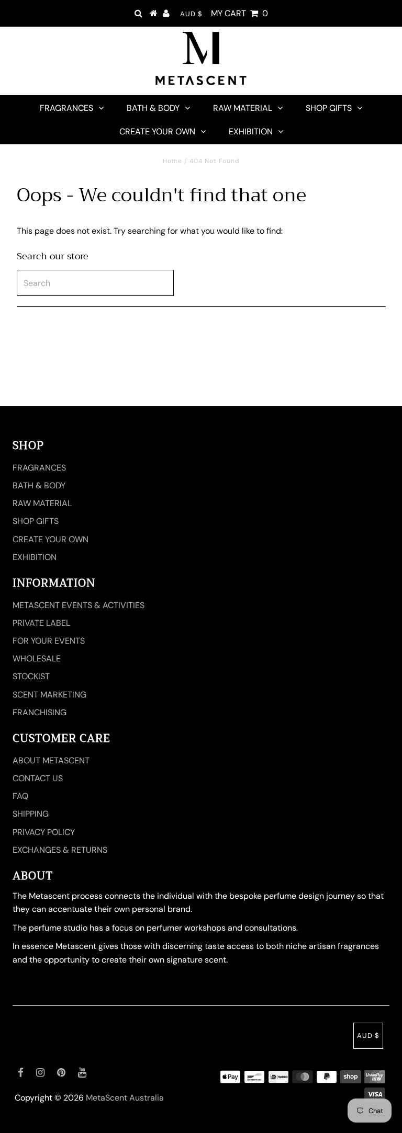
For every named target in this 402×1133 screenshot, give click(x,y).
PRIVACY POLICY (44, 832)
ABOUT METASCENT (51, 760)
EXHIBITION (251, 131)
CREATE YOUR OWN (157, 131)
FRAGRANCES (66, 107)
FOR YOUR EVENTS (49, 640)
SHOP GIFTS (329, 107)
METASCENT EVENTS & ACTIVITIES (78, 605)
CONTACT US (38, 778)
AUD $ (191, 13)
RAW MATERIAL (242, 107)
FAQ (20, 796)
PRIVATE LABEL (41, 622)
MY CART (239, 13)
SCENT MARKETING (49, 694)
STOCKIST (31, 676)
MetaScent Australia (125, 1097)
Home (172, 161)
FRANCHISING (39, 712)
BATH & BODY (153, 107)
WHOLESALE (37, 658)
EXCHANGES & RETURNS (60, 849)
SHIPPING (31, 813)
